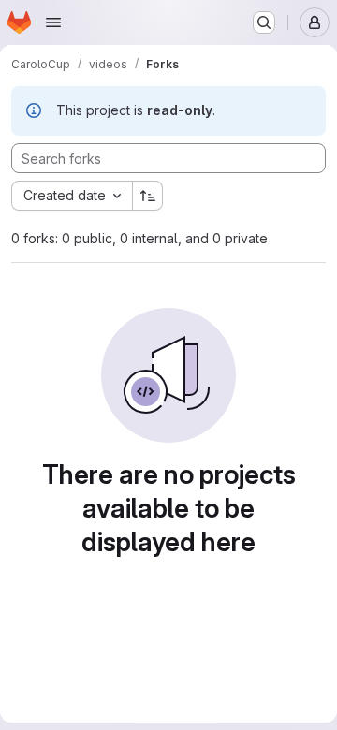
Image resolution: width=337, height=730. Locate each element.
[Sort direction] (148, 196)
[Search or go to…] (264, 22)
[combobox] (71, 196)
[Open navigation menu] (53, 22)
